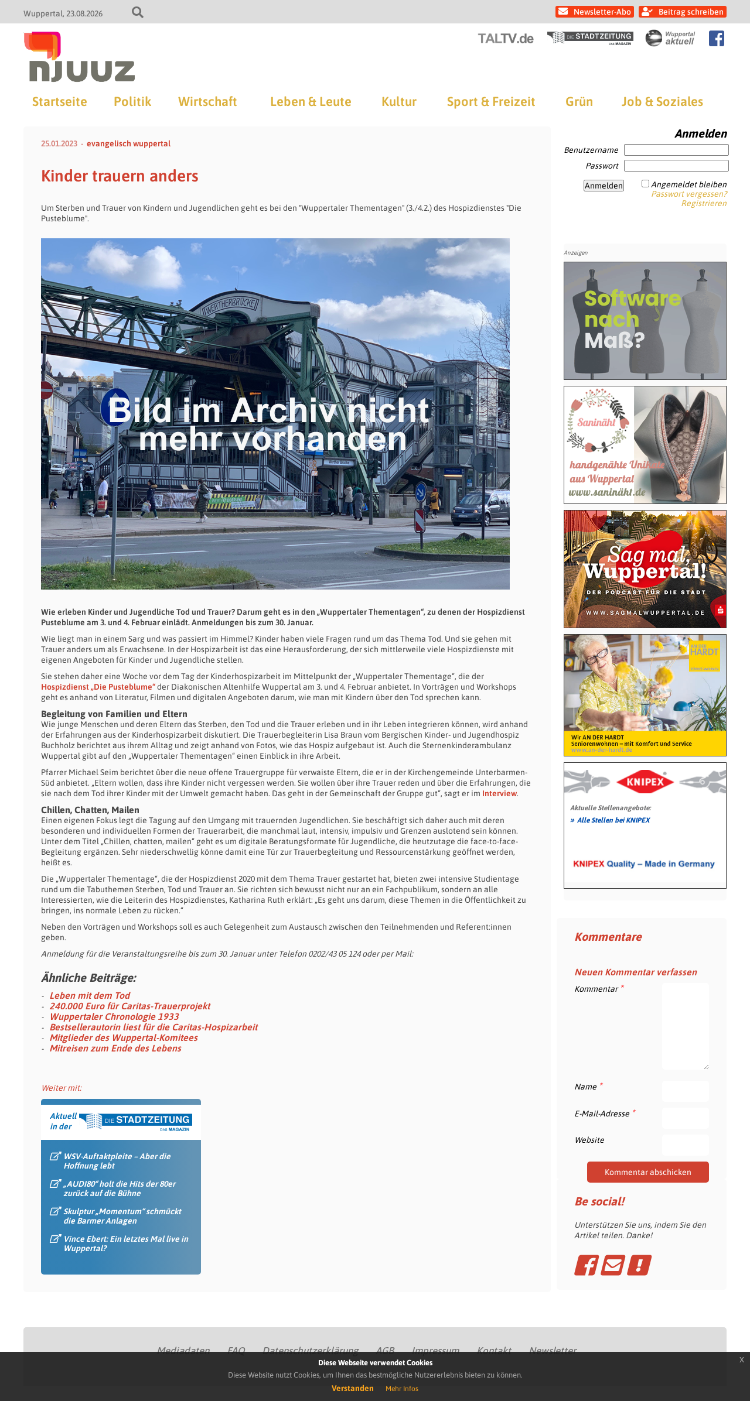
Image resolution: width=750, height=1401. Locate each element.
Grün (579, 101)
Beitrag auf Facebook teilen (584, 1265)
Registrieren (704, 203)
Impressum (435, 1351)
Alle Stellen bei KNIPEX (609, 819)
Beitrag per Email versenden (611, 1265)
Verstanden (353, 1388)
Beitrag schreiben (691, 11)
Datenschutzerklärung (310, 1351)
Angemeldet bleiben (689, 184)
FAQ (235, 1351)
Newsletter (552, 1351)
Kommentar (598, 988)
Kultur (399, 101)
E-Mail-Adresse (604, 1113)
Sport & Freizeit (491, 101)
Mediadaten (182, 1351)
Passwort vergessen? (689, 193)
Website (589, 1140)
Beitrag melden (637, 1265)
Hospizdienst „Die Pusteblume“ (99, 686)
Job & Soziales (662, 101)
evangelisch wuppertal (129, 143)
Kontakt (493, 1351)
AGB (385, 1351)
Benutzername (591, 150)
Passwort (601, 165)
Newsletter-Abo (602, 11)
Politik (132, 101)
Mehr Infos (402, 1389)
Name (588, 1086)
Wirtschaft (207, 101)
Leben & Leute (311, 101)
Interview (498, 793)
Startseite (59, 101)
